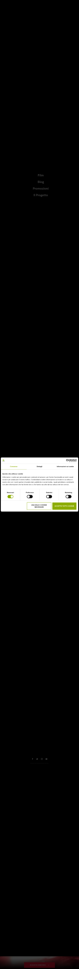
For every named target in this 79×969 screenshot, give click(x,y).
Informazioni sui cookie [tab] (65, 466)
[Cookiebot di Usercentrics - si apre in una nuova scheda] (68, 460)
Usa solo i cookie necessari (39, 506)
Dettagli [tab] (39, 466)
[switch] (30, 496)
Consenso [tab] (13, 466)
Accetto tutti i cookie (64, 506)
